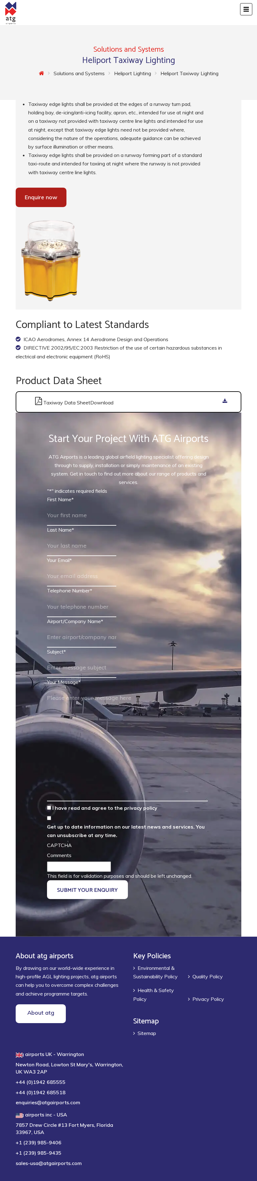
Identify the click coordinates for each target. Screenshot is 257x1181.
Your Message (64, 682)
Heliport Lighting (132, 73)
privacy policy (140, 808)
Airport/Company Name (75, 621)
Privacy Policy (208, 999)
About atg (40, 1012)
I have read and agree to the (104, 808)
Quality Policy (207, 976)
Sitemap (147, 1033)
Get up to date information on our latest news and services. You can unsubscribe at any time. (126, 831)
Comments (59, 855)
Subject (56, 651)
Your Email (59, 560)
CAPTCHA (59, 845)
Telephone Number (69, 590)
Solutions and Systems (79, 73)
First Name (60, 499)
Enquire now (41, 197)
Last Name (60, 530)
